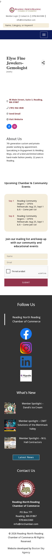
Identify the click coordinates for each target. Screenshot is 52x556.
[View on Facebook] (9, 128)
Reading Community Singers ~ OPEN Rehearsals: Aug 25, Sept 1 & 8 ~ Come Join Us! (30, 204)
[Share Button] (43, 63)
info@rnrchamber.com (26, 20)
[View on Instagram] (14, 128)
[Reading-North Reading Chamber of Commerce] (26, 9)
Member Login (12, 16)
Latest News (26, 457)
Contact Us (24, 16)
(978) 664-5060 (38, 16)
